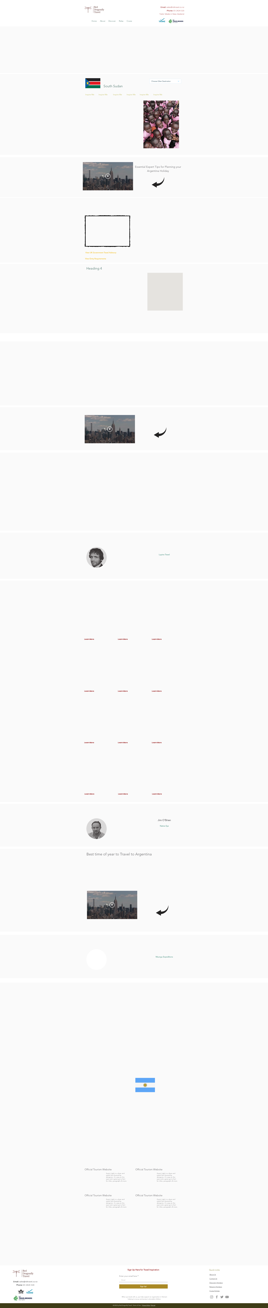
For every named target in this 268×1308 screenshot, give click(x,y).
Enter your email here (128, 1276)
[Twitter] (222, 1297)
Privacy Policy (146, 1305)
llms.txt (153, 1305)
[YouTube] (227, 1297)
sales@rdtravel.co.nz (175, 7)
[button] (90, 95)
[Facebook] (217, 1297)
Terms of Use (137, 1305)
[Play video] (108, 176)
